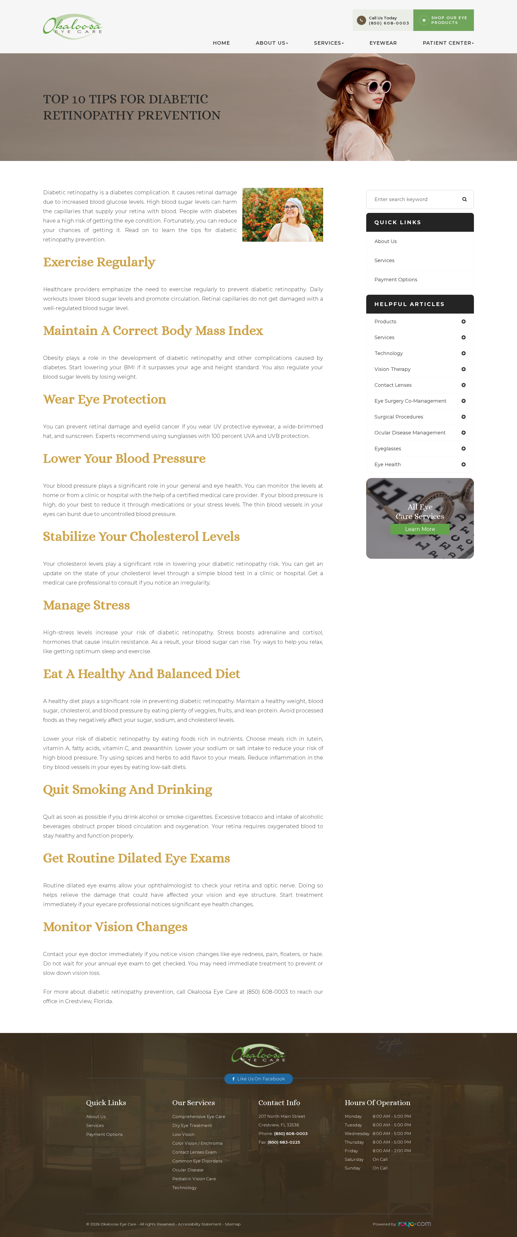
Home (221, 43)
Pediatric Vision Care (194, 1178)
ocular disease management (410, 433)
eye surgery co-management (410, 401)
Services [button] (327, 43)
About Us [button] (270, 43)
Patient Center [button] (447, 43)
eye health (388, 465)
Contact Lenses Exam (194, 1152)
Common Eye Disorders (197, 1161)
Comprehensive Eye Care (198, 1116)
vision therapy (393, 369)
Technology (184, 1187)
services (384, 337)
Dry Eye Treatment (192, 1125)
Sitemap (233, 1224)
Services (384, 260)
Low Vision (183, 1134)
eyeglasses (388, 449)
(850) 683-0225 (284, 1142)
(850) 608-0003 (389, 23)
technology (389, 353)
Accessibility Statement (199, 1224)
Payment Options (396, 280)
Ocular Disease (188, 1169)
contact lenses (393, 385)
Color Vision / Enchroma (197, 1143)
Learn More (420, 529)
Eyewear (383, 43)
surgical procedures (399, 417)
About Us (386, 241)
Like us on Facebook (261, 1078)
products (385, 322)
